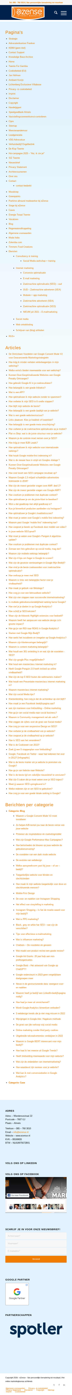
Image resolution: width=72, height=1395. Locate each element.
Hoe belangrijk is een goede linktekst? (27, 387)
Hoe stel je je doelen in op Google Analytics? (30, 606)
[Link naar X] (54, 1384)
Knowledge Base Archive (21, 57)
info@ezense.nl (20, 1132)
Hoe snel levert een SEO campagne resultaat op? (33, 473)
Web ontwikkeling (24, 324)
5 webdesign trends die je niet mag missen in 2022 (40, 1013)
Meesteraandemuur (18, 130)
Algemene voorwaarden (20, 233)
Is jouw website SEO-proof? (22, 531)
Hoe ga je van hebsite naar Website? (26, 770)
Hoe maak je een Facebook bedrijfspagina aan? (32, 703)
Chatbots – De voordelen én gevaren (33, 945)
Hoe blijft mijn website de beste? (24, 406)
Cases (12, 210)
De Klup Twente (16, 148)
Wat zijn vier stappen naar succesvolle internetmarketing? (37, 597)
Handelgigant (15, 107)
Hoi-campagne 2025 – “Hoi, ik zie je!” (27, 153)
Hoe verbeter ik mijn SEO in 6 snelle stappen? (31, 401)
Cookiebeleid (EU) (17, 71)
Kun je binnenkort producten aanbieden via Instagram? (35, 508)
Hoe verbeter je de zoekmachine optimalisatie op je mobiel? (37, 429)
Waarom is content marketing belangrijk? (28, 647)
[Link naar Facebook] (59, 1384)
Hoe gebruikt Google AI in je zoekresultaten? (30, 383)
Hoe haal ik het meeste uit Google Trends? (36, 1050)
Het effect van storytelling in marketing (34, 904)
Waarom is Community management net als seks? (33, 717)
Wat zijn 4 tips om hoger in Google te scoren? (31, 558)
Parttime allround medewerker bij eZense (28, 201)
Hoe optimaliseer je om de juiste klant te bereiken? (33, 499)
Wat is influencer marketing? (30, 939)
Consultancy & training (27, 256)
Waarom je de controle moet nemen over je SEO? (33, 438)
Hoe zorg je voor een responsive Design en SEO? (33, 726)
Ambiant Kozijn (16, 80)
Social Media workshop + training (39, 261)
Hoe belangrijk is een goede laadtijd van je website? (34, 410)
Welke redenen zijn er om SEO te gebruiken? (30, 789)
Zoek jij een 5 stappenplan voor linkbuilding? (30, 749)
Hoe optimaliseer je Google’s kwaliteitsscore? (31, 513)
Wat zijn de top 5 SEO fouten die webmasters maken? (35, 677)
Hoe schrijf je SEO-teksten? (22, 611)
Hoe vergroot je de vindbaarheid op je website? (31, 735)
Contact (12, 181)
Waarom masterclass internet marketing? (29, 690)
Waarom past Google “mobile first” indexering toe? (33, 522)
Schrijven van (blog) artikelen (30, 330)
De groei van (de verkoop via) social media (36, 1024)
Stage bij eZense (17, 205)
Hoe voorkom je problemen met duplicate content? (33, 495)
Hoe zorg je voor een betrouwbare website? (29, 593)
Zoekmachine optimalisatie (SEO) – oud (42, 284)
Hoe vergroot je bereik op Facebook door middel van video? (37, 527)
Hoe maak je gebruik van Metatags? (26, 588)
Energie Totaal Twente (19, 214)
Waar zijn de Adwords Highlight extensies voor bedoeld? (36, 616)
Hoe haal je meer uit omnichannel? (32, 1002)
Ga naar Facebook (19, 1195)
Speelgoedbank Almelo (20, 112)
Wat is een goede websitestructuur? (26, 415)
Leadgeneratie (15, 135)
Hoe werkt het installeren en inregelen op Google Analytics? (37, 637)
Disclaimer (14, 98)
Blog (11, 224)
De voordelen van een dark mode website (36, 854)
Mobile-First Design (25, 893)
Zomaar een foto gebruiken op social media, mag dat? (35, 549)
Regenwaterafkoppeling (20, 228)
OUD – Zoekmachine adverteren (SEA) (42, 289)
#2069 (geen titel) (17, 48)
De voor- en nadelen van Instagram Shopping (38, 899)
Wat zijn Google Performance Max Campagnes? (39, 840)
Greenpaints (14, 196)
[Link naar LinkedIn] (64, 1384)
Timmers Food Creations (21, 247)
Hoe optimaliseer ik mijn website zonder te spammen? (35, 397)
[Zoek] (54, 13)
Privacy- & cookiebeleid (20, 89)
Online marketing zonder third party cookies (37, 1030)
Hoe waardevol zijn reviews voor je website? (37, 1067)
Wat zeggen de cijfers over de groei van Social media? (35, 722)
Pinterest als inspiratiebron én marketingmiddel (38, 834)
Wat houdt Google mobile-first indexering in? (30, 455)
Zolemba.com (15, 242)
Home (11, 61)
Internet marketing (24, 268)
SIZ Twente (14, 158)
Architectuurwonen (18, 172)
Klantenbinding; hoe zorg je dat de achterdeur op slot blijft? (37, 699)
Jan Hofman (14, 75)
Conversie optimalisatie (34, 272)
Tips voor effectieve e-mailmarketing (33, 934)
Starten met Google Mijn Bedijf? (24, 633)
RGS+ (12, 336)
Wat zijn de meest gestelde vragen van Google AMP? (35, 490)
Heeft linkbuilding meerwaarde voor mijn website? (40, 1056)
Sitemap (13, 126)
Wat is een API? (16, 392)
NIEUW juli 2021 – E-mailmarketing (40, 312)
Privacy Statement (18, 167)
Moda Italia (14, 237)
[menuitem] (54, 13)
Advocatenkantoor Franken (22, 43)
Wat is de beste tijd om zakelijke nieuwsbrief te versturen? (37, 775)
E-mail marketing (31, 278)
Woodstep (13, 192)
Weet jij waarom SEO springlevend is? (27, 784)
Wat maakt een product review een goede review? (40, 951)
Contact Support (16, 52)
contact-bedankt (23, 185)
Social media (22, 319)
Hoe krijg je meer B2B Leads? (23, 442)
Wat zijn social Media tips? (22, 694)
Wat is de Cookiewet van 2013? (24, 745)
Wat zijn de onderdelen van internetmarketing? (38, 1062)
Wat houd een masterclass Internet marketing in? (32, 664)
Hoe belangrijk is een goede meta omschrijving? (32, 424)
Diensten (13, 251)
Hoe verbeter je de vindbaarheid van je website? (32, 731)
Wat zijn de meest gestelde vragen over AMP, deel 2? (35, 485)
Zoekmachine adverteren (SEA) (38, 301)
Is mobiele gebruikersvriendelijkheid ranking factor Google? (37, 602)
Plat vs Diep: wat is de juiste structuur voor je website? (35, 433)
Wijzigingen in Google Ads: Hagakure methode (38, 1019)
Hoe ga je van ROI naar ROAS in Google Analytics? (34, 628)
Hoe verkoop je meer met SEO (24, 575)
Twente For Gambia (18, 66)
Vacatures (13, 219)
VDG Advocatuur (17, 139)
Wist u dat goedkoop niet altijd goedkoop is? (30, 504)
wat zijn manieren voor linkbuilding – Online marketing (35, 708)
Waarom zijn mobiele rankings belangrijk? (29, 553)
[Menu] (62, 13)
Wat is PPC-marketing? (27, 919)
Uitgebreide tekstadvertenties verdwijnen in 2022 (39, 1036)
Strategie (13, 38)
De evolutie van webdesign (29, 860)
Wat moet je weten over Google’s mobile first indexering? (36, 518)
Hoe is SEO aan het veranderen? (25, 740)
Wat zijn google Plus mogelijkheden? (26, 659)
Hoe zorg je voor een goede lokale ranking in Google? (34, 793)
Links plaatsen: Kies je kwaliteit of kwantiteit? (31, 420)
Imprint (12, 93)
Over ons (13, 176)
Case (22, 1082)
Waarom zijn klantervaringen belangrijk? (28, 642)
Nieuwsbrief (14, 162)
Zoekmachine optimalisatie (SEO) (39, 306)
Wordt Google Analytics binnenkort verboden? (38, 1008)
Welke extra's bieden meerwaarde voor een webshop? (35, 370)
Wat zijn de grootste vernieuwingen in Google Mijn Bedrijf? (37, 563)
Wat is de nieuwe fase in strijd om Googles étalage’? (34, 460)
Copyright (13, 103)
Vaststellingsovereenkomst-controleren (27, 116)
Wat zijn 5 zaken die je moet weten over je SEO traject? (36, 779)
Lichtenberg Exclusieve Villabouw (25, 84)
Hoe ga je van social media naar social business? (33, 712)
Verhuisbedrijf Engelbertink (21, 144)
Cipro (11, 121)
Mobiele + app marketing (35, 295)
